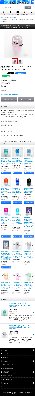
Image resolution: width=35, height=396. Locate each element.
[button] (2, 2)
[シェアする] (3, 73)
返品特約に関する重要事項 (10, 94)
